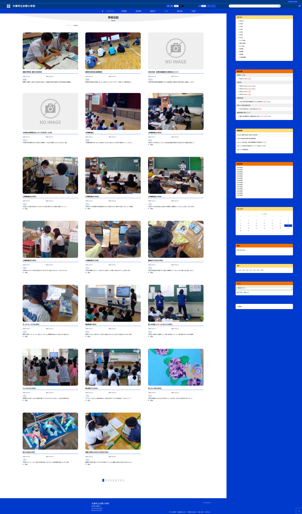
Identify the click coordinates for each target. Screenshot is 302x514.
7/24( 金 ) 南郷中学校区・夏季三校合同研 (246, 135)
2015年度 (240, 191)
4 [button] (110, 480)
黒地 (181, 6)
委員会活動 (243, 43)
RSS (240, 306)
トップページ (110, 11)
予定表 (193, 11)
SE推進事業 (243, 57)
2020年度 (240, 180)
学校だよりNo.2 (245, 91)
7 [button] (118, 480)
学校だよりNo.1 (245, 94)
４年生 (88, 208)
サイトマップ (207, 503)
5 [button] (113, 480)
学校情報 (124, 11)
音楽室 (241, 54)
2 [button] (105, 480)
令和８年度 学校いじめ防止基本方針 (250, 109)
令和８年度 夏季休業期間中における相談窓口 (255, 101)
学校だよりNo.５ (247, 86)
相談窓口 (152, 11)
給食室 (241, 51)
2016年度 (240, 189)
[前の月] (238, 213)
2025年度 (240, 170)
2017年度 (240, 187)
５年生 (26, 208)
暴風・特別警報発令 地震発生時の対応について (255, 116)
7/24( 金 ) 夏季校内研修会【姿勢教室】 (246, 138)
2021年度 (240, 178)
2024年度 (240, 172)
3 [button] (108, 480)
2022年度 (240, 176)
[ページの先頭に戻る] (299, 511)
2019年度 (240, 182)
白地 (176, 6)
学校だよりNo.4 (247, 89)
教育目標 (138, 11)
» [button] (123, 480)
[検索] (279, 5)
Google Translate (292, 1)
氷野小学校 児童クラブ (242, 292)
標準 (203, 6)
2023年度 (240, 174)
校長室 (241, 49)
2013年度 (240, 195)
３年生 (151, 208)
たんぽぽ (242, 46)
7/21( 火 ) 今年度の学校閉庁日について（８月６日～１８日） (251, 146)
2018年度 (240, 184)
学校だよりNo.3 (245, 79)
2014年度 (240, 193)
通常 (171, 6)
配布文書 (179, 11)
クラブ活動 (242, 40)
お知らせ (242, 21)
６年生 (151, 144)
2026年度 (240, 167)
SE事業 (261, 270)
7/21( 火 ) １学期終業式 (242, 149)
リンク (166, 11)
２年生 (26, 272)
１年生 (88, 272)
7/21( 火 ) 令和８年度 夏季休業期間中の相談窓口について (251, 142)
